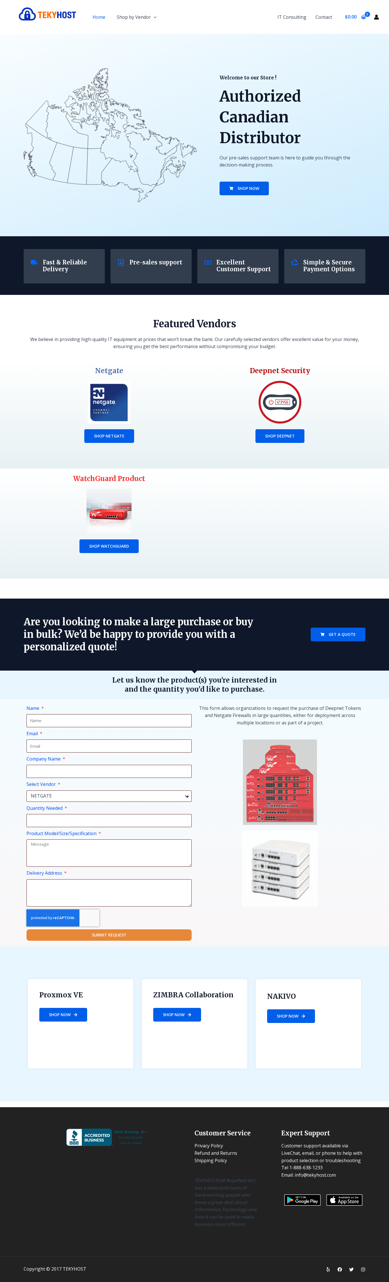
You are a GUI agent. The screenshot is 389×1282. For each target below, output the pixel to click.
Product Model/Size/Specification (62, 833)
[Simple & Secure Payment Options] (294, 262)
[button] (154, 17)
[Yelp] (328, 1269)
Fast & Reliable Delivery (65, 266)
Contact (324, 17)
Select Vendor (41, 784)
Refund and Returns (216, 1153)
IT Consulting (291, 17)
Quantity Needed (45, 808)
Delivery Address (44, 873)
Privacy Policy (209, 1146)
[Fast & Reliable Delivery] (34, 262)
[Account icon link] (376, 17)
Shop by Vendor (134, 17)
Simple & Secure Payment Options (329, 266)
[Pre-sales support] (121, 262)
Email (32, 733)
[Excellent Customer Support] (207, 262)
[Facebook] (339, 1269)
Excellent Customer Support (243, 266)
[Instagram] (363, 1269)
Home (99, 17)
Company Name (44, 759)
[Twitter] (351, 1269)
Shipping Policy (211, 1160)
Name (33, 708)
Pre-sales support (156, 262)
